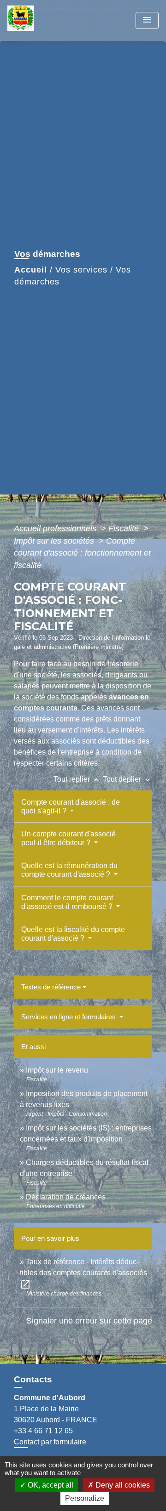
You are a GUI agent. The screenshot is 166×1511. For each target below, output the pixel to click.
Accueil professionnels (56, 528)
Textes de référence (51, 987)
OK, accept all (49, 1485)
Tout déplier (127, 779)
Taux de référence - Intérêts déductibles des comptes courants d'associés (83, 1273)
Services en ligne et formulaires (69, 1017)
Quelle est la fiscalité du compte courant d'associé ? (73, 934)
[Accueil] (42, 20)
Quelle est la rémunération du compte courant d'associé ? (69, 870)
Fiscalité (124, 528)
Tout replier (77, 779)
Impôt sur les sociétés (55, 540)
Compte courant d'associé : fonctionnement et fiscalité (82, 553)
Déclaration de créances (66, 1197)
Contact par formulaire (50, 1442)
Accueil (30, 269)
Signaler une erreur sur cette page (89, 1320)
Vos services (81, 269)
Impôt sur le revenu (57, 1070)
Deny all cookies (122, 1485)
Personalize (84, 1498)
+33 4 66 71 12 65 (43, 1431)
